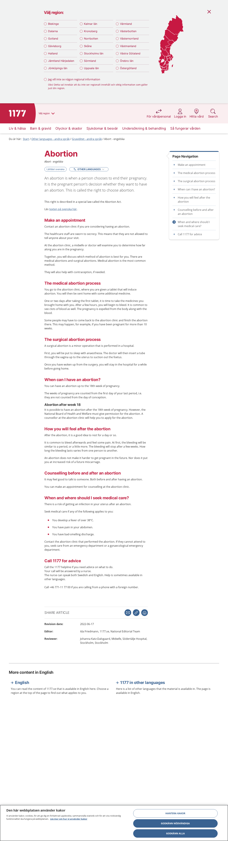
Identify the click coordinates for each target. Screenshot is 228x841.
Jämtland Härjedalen (61, 60)
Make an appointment (191, 165)
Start (26, 139)
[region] (114, 823)
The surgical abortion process (196, 181)
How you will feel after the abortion (194, 199)
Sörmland (90, 60)
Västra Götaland (130, 53)
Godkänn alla (175, 833)
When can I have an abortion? (196, 189)
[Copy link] (136, 612)
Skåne (88, 46)
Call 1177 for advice (190, 234)
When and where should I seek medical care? (194, 224)
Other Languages (89, 169)
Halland (53, 53)
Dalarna (53, 31)
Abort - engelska (114, 139)
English (22, 682)
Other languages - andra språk (50, 139)
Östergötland (128, 68)
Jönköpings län (57, 68)
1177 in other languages (142, 682)
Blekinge (53, 23)
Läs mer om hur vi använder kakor (68, 818)
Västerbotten (128, 31)
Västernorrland (129, 38)
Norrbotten (91, 38)
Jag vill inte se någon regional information (74, 79)
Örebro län (126, 60)
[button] (144, 612)
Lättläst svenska (55, 169)
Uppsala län (91, 68)
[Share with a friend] (128, 612)
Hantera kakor (175, 813)
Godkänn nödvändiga (175, 823)
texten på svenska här (63, 209)
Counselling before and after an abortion (196, 212)
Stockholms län (93, 53)
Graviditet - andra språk (87, 139)
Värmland (126, 23)
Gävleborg (54, 46)
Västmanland (128, 46)
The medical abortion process (196, 173)
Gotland (53, 38)
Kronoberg (90, 31)
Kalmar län (90, 23)
